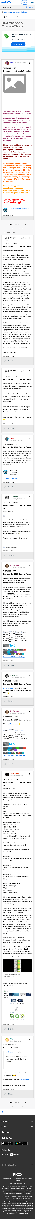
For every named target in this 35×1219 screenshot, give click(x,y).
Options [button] (33, 12)
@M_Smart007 (13, 724)
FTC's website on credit (22, 1213)
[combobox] (17, 17)
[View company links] (32, 1131)
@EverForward (8, 688)
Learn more (28, 1193)
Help (25, 7)
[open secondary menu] (32, 2)
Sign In (30, 7)
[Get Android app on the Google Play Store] (21, 1143)
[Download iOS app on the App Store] (7, 1143)
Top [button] (2, 1112)
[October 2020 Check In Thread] (25, 225)
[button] (29, 62)
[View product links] (32, 1121)
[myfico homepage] (6, 2)
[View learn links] (32, 1126)
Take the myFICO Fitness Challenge (10, 478)
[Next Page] (22, 229)
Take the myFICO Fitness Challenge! (15, 12)
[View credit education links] (32, 1164)
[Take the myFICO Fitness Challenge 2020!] (22, 225)
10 (10, 1089)
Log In (25, 2)
